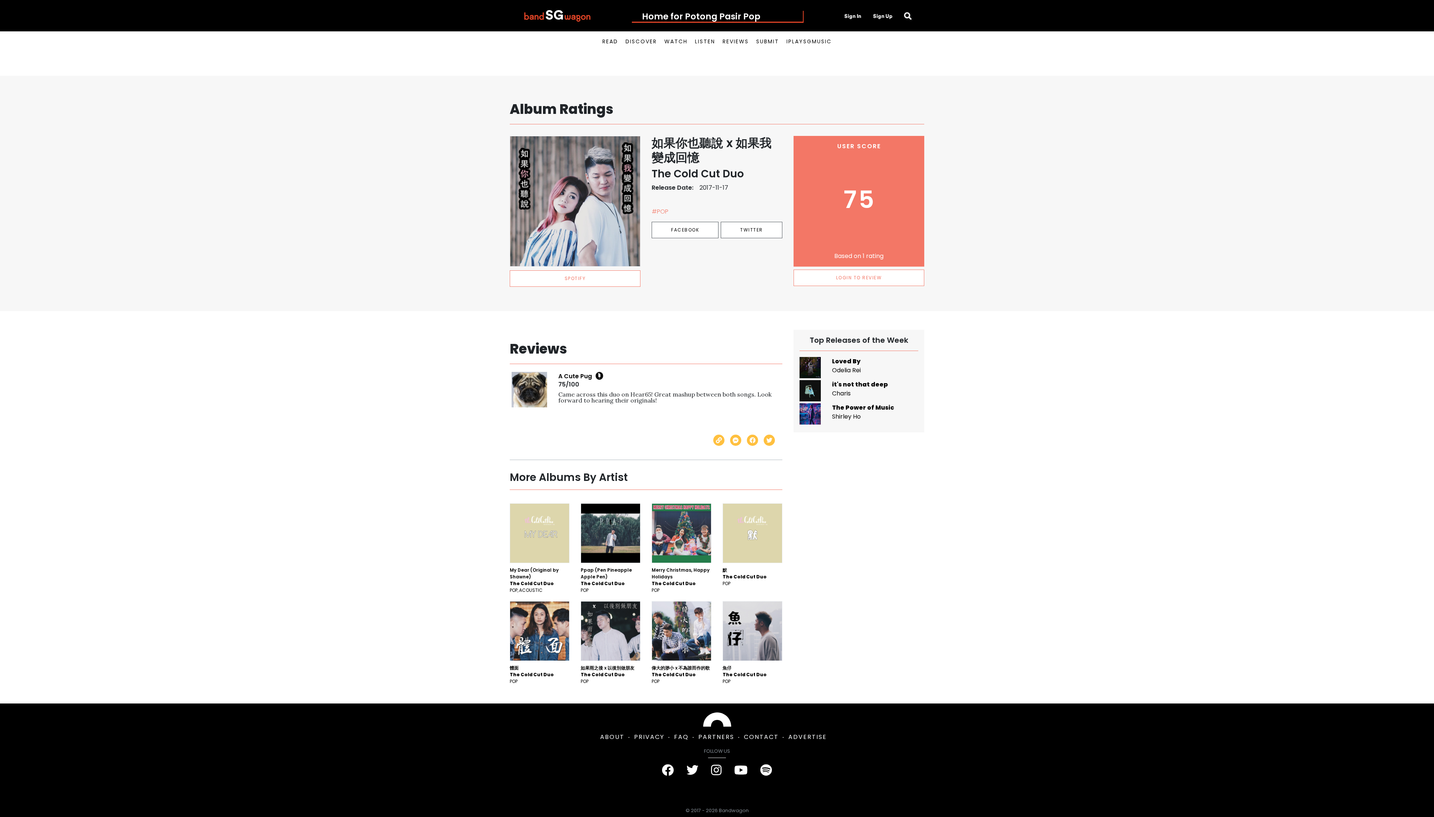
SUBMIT (767, 41)
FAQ (681, 737)
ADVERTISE (807, 737)
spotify (575, 278)
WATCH (675, 41)
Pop (514, 590)
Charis (841, 393)
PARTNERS (716, 737)
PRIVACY (649, 737)
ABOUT (612, 737)
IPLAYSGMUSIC (809, 41)
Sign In (852, 16)
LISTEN (705, 41)
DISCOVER (641, 41)
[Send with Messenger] (735, 440)
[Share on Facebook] (752, 440)
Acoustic (531, 590)
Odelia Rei (846, 370)
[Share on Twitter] (769, 440)
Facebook (685, 230)
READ (610, 41)
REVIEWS (736, 41)
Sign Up (883, 16)
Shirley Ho (846, 416)
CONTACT (761, 737)
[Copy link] (718, 440)
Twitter (751, 230)
